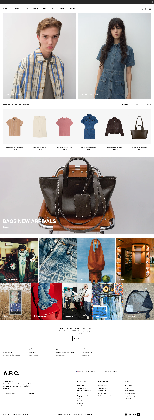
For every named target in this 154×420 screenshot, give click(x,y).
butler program (130, 393)
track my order (81, 388)
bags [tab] (149, 105)
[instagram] (138, 302)
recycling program (131, 396)
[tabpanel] (77, 130)
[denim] (58, 261)
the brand (128, 386)
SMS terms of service (105, 396)
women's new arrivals (90, 95)
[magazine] (77, 302)
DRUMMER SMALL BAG (139, 147)
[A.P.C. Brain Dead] (19, 261)
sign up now (85, 2)
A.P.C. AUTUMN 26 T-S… (64, 147)
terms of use (102, 393)
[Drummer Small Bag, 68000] (139, 126)
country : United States (87, 372)
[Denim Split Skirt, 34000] (39, 126)
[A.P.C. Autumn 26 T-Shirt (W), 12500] (64, 126)
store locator (129, 391)
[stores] (135, 261)
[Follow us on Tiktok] (130, 414)
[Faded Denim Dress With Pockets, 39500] (89, 126)
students (128, 401)
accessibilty (80, 403)
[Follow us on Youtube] (134, 414)
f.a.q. (78, 398)
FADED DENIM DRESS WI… (89, 147)
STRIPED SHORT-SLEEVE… (14, 147)
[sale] (107, 302)
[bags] (96, 261)
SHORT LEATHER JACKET (114, 147)
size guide (80, 401)
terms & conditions (64, 414)
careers (127, 388)
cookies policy (102, 386)
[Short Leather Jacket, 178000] (114, 126)
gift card (128, 398)
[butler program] (46, 302)
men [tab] (137, 105)
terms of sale (102, 391)
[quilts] (15, 302)
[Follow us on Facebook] (138, 414)
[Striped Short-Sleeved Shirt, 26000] (15, 126)
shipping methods (82, 396)
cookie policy (77, 414)
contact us (80, 406)
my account (80, 386)
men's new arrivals (13, 95)
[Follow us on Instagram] (126, 414)
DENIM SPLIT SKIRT (39, 147)
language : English (111, 372)
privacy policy (102, 388)
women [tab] (125, 105)
